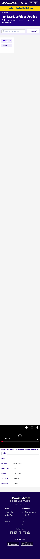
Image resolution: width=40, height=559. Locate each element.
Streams (7, 521)
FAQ (23, 521)
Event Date (5, 468)
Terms (23, 504)
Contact (24, 524)
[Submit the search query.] (3, 31)
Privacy (17, 504)
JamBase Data (26, 515)
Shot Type (4, 478)
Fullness (4, 483)
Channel (4, 463)
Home (3, 12)
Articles (7, 518)
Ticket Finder (9, 512)
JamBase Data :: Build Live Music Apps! (21, 8)
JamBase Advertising (29, 512)
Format (4, 473)
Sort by (5, 46)
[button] (22, 3)
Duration (4, 458)
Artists (7, 524)
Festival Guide (9, 515)
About (24, 518)
